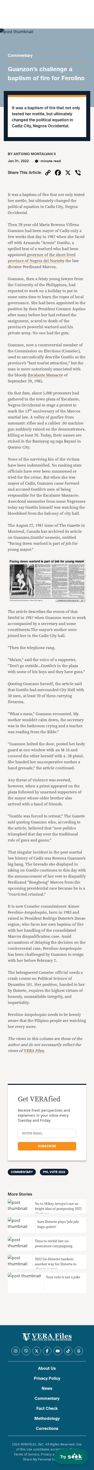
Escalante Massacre (45, 375)
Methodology (47, 1418)
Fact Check (47, 1408)
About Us (47, 1368)
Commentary (20, 55)
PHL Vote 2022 (54, 1172)
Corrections (47, 1428)
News (47, 1388)
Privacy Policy (47, 1378)
